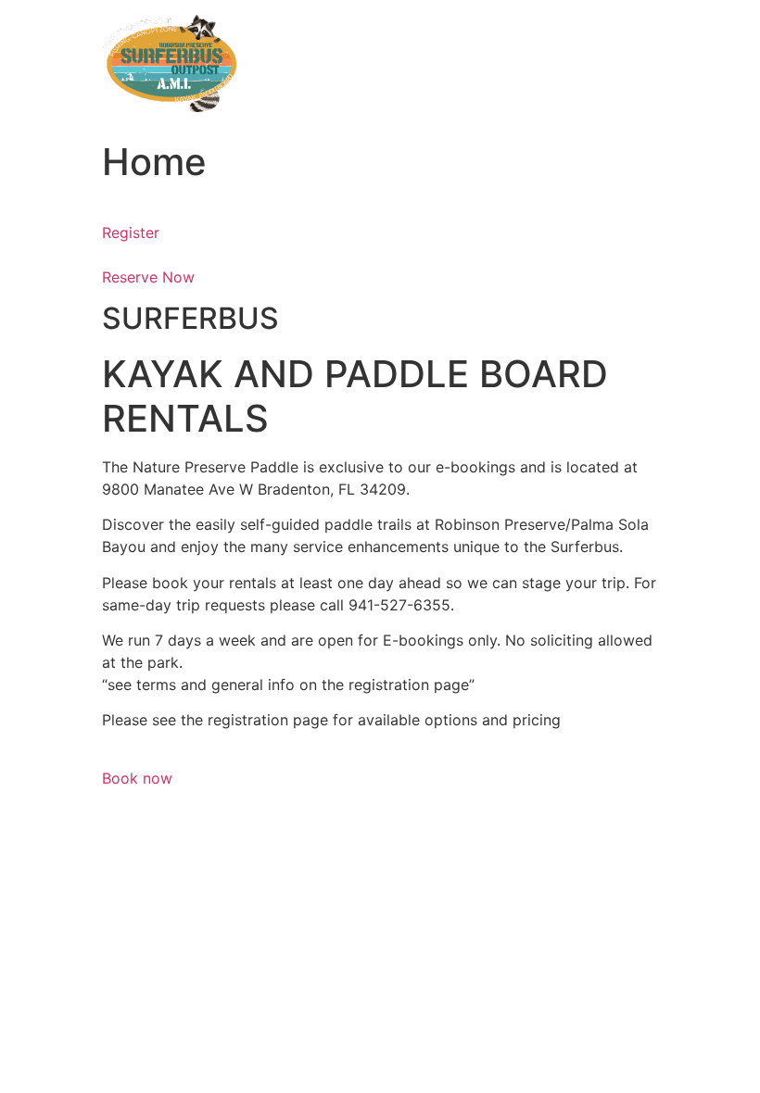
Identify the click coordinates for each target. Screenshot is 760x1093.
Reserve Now (148, 277)
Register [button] (130, 232)
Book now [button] (137, 778)
